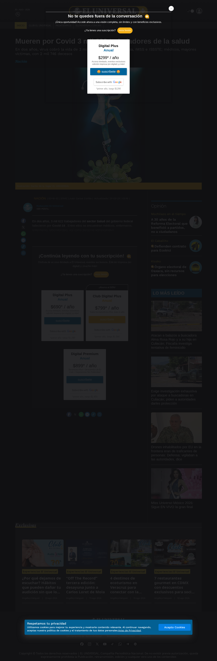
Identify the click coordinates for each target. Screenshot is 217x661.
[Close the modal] (171, 8)
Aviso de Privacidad (129, 630)
